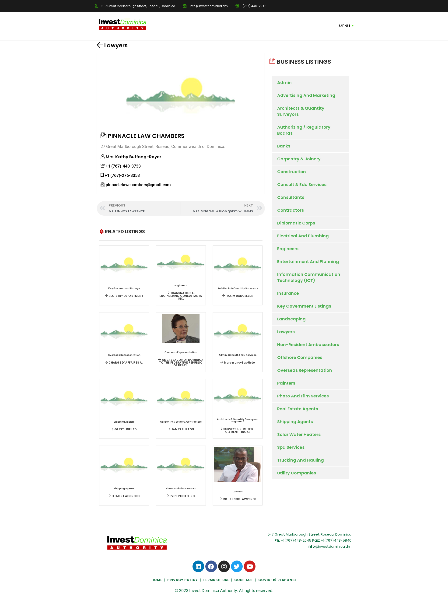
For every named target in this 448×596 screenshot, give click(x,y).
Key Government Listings (304, 306)
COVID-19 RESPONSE (277, 580)
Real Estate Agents (297, 409)
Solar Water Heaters (299, 434)
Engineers (287, 249)
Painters (286, 383)
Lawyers (116, 45)
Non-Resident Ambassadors (308, 344)
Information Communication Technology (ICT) (308, 277)
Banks (283, 146)
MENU (344, 26)
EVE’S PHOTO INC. (182, 496)
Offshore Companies (299, 357)
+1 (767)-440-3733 (123, 166)
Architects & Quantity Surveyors (300, 111)
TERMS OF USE (216, 580)
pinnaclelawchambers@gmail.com (138, 184)
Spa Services (290, 447)
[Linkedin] (198, 566)
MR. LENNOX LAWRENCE (239, 499)
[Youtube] (250, 566)
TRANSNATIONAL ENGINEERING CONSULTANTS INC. (180, 296)
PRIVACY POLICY (182, 580)
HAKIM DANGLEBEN (239, 296)
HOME (157, 580)
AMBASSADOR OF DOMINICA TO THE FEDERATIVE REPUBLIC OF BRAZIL (181, 362)
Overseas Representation (304, 370)
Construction (291, 172)
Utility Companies (296, 473)
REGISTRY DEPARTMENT (125, 296)
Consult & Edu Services (301, 184)
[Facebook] (211, 566)
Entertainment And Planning (308, 261)
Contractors (290, 210)
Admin (284, 82)
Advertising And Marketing (306, 95)
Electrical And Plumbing (303, 236)
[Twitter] (237, 566)
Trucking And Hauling (300, 460)
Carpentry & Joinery (299, 159)
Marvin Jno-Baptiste (239, 363)
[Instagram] (224, 566)
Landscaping (291, 319)
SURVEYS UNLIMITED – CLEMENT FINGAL (239, 430)
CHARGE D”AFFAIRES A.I (126, 363)
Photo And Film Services (303, 396)
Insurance (288, 293)
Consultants (290, 197)
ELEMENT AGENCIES (125, 496)
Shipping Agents (295, 421)
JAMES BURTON (182, 429)
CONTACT (243, 580)
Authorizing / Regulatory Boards (303, 130)
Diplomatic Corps (296, 223)
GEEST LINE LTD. (125, 429)
